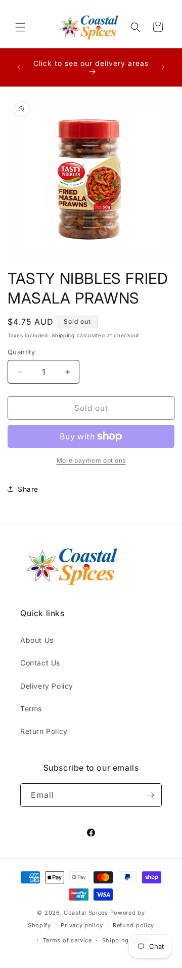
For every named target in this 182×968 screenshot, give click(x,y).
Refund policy (133, 925)
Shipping (63, 335)
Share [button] (28, 489)
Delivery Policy (46, 686)
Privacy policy (82, 925)
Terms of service (67, 940)
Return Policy (44, 731)
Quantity (21, 352)
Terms (31, 708)
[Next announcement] (163, 67)
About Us (37, 640)
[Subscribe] (150, 795)
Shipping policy (126, 940)
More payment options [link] (91, 460)
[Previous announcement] (19, 67)
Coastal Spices (86, 912)
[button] (20, 27)
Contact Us (40, 662)
